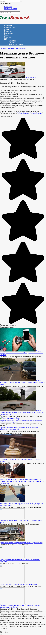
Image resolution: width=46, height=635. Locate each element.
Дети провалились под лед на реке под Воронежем (18, 584)
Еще (5, 39)
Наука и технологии (16, 44)
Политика (8, 31)
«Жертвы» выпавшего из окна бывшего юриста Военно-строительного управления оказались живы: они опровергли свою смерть (22, 481)
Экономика (8, 33)
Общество (8, 25)
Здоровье (12, 42)
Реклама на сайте (10, 9)
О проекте (8, 7)
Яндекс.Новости (23, 113)
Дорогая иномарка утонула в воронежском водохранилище (21, 543)
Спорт (6, 29)
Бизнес (6, 35)
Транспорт (12, 41)
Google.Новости (36, 113)
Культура (7, 37)
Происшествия (9, 27)
